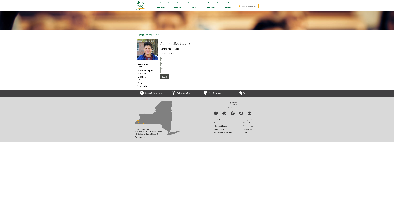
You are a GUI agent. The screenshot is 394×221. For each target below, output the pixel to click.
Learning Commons (188, 3)
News (215, 123)
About (194, 7)
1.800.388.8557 (143, 137)
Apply (227, 3)
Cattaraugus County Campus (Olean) (148, 131)
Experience (211, 7)
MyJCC (176, 3)
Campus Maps (218, 129)
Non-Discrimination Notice (223, 132)
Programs (178, 7)
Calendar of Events (220, 126)
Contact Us (247, 132)
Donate (219, 3)
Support (228, 7)
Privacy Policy (248, 126)
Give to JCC (217, 119)
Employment (247, 119)
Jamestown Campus (142, 129)
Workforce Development (206, 3)
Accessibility (247, 129)
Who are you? (164, 3)
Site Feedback (248, 123)
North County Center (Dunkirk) (146, 134)
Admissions (161, 7)
